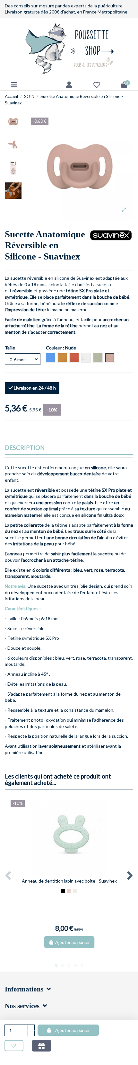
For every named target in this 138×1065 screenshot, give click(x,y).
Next (129, 876)
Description (25, 448)
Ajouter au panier (72, 1030)
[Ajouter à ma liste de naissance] (41, 1046)
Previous (8, 876)
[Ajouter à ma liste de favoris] (13, 1045)
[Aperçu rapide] (74, 873)
